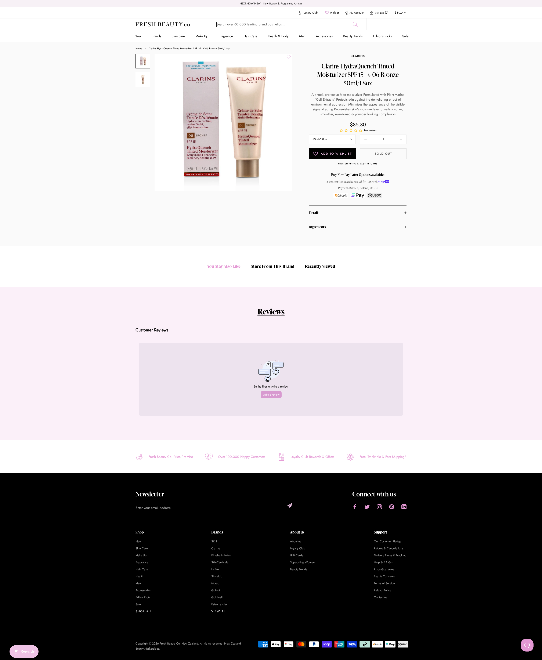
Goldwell (217, 597)
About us (295, 541)
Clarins (358, 56)
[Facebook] (354, 506)
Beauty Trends (352, 36)
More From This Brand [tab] (273, 266)
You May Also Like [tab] (224, 266)
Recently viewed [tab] (320, 266)
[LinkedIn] (403, 506)
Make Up (201, 36)
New (137, 36)
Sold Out (383, 153)
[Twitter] (367, 506)
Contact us (380, 597)
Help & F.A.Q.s (383, 562)
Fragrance (226, 36)
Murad (215, 583)
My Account (357, 13)
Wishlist (334, 13)
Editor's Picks (382, 36)
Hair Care (250, 36)
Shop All (144, 611)
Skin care (178, 36)
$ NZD (399, 13)
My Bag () (381, 13)
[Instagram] (379, 506)
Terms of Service (384, 583)
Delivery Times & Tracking (390, 555)
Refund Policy (382, 590)
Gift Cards (296, 555)
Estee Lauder (219, 604)
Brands (156, 36)
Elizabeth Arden (221, 555)
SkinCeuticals (219, 562)
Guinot (215, 590)
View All (219, 611)
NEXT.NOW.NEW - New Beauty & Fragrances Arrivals (271, 3)
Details (314, 212)
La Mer (215, 569)
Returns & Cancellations (388, 548)
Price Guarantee (384, 569)
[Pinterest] (391, 506)
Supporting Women (302, 562)
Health (139, 576)
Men (302, 36)
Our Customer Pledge (387, 541)
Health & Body (278, 36)
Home (139, 48)
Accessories (324, 36)
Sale (405, 36)
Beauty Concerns (384, 576)
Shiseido (216, 576)
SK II (214, 541)
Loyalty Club (310, 13)
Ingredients (317, 227)
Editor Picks (143, 597)
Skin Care (142, 548)
